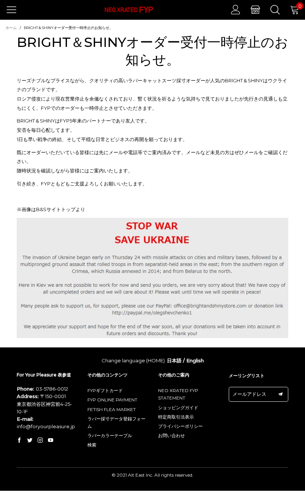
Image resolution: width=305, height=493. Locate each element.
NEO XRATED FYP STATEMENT (178, 394)
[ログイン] (235, 9)
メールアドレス (249, 394)
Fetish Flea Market (111, 409)
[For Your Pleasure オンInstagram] (40, 440)
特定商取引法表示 (176, 417)
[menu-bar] (16, 10)
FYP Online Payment (112, 400)
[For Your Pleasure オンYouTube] (50, 440)
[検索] (275, 9)
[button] (280, 394)
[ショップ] (255, 9)
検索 (91, 445)
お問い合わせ (171, 435)
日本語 (174, 360)
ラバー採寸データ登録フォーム (116, 422)
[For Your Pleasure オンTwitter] (29, 440)
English (195, 360)
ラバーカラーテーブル (109, 435)
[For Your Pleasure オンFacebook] (19, 440)
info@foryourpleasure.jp (46, 426)
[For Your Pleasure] (129, 10)
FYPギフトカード (105, 390)
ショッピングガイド (178, 407)
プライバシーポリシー (180, 426)
